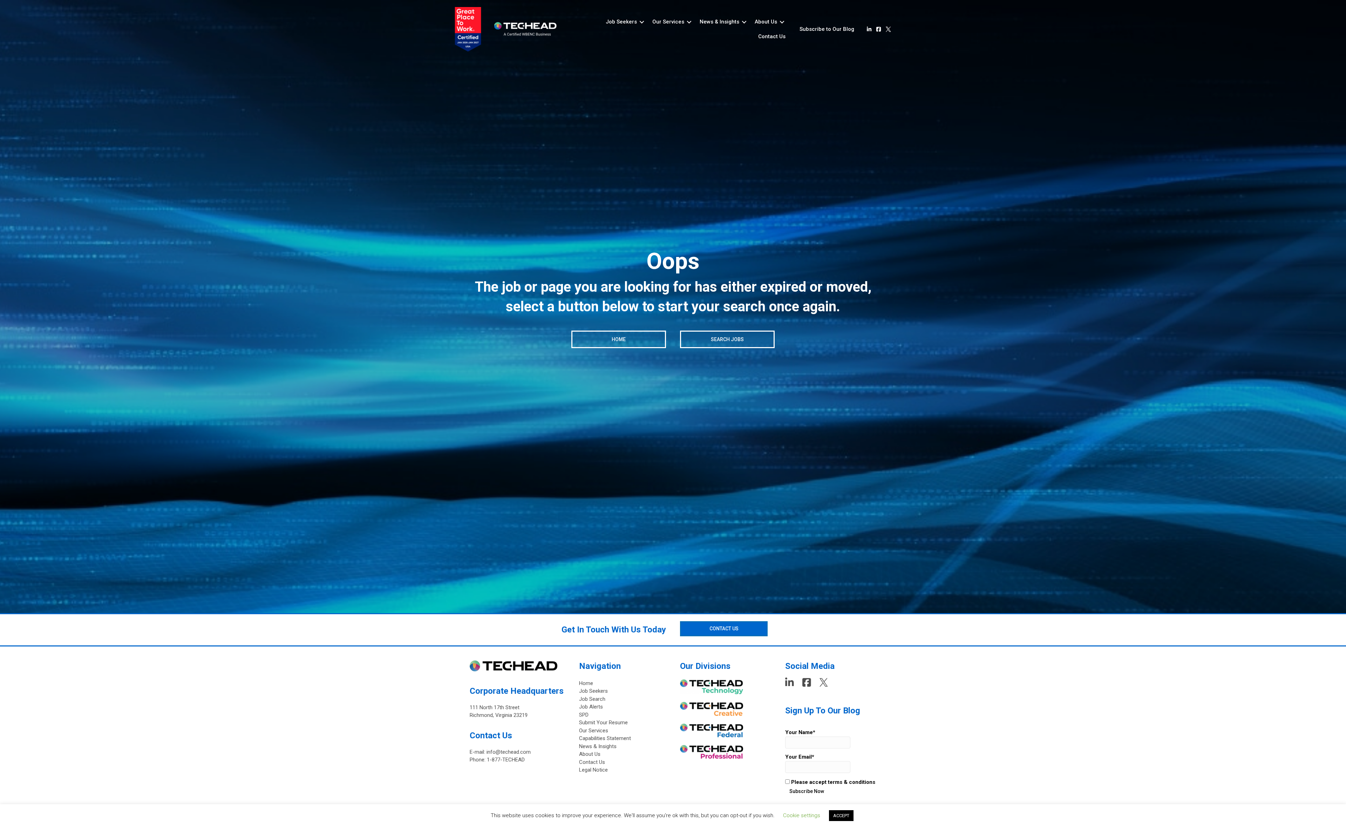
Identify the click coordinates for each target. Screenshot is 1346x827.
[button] (827, 29)
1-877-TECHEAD (506, 760)
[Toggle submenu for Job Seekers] (642, 22)
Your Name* (800, 732)
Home (586, 683)
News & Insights (598, 746)
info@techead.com (509, 752)
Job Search (592, 699)
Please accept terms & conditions (832, 782)
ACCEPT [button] (841, 815)
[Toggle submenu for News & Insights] (744, 22)
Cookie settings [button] (801, 815)
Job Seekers (593, 691)
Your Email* (799, 757)
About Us (589, 754)
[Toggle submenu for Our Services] (689, 22)
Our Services (593, 730)
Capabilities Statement (605, 738)
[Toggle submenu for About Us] (782, 22)
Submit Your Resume (603, 722)
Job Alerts (591, 707)
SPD (584, 715)
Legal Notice (593, 770)
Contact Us (592, 762)
